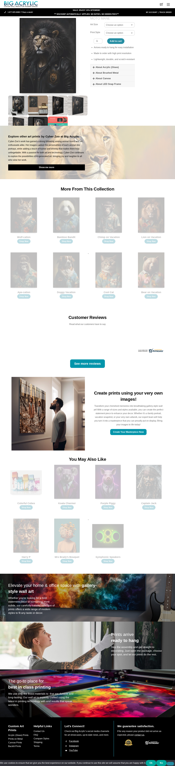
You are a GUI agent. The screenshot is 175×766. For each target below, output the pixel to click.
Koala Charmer (67, 503)
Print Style (95, 32)
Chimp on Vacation (109, 237)
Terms (37, 746)
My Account (151, 12)
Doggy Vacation (66, 292)
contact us (139, 735)
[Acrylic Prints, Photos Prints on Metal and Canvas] (21, 4)
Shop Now (23, 241)
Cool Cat (109, 292)
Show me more (46, 167)
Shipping (38, 742)
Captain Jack (148, 503)
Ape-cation (24, 292)
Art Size (94, 24)
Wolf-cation (23, 237)
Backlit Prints (14, 746)
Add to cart (116, 41)
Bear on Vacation (151, 292)
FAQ (36, 735)
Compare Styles (41, 738)
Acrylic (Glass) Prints (18, 735)
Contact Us (39, 731)
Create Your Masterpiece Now (128, 432)
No (161, 763)
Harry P (26, 557)
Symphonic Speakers (108, 557)
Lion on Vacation (151, 237)
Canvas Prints (15, 742)
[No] (170, 763)
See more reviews (87, 363)
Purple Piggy (108, 503)
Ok (150, 763)
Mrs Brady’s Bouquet (67, 557)
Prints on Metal (15, 739)
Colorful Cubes (26, 503)
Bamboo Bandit (66, 237)
